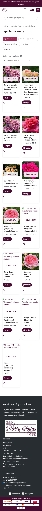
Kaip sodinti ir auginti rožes (13, 456)
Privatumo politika (9, 467)
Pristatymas (7, 443)
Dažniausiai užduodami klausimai (16, 459)
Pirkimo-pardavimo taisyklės (13, 464)
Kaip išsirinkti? (8, 453)
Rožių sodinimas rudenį (11, 461)
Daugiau (7, 98)
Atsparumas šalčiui (10, 44)
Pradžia (5, 26)
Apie (4, 448)
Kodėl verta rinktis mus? (12, 451)
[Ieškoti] (35, 17)
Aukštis (25, 44)
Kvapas (32, 39)
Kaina (6, 49)
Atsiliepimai (7, 445)
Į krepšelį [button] (7, 145)
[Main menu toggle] (38, 10)
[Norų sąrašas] (25, 9)
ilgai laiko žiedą (9, 39)
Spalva (22, 39)
